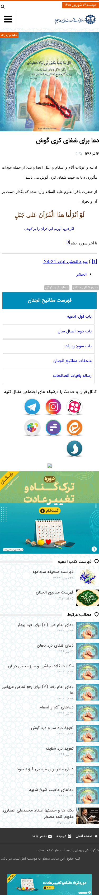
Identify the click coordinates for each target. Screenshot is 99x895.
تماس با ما (39, 836)
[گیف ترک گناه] (49, 552)
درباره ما (61, 836)
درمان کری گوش (56, 287)
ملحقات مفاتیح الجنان (72, 361)
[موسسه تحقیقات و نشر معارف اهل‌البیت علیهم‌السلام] (75, 23)
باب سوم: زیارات (78, 346)
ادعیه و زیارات (9, 35)
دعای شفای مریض (85, 287)
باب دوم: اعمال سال (75, 331)
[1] (94, 262)
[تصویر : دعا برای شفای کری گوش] (49, 81)
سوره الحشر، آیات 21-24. (65, 262)
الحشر (82, 274)
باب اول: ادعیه (79, 316)
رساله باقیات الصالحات (72, 375)
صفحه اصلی (84, 836)
